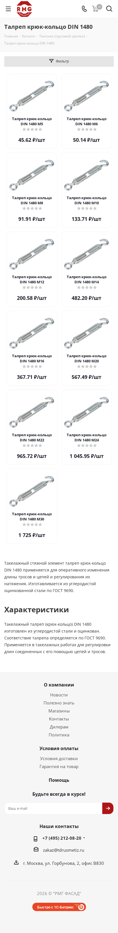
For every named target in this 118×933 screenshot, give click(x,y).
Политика (59, 735)
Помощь (59, 780)
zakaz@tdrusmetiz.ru (63, 850)
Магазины (59, 711)
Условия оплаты (59, 748)
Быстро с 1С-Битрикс (55, 907)
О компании (59, 685)
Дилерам (59, 727)
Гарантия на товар (59, 766)
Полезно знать (59, 703)
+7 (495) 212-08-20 (61, 838)
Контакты (59, 719)
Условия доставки (59, 758)
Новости (59, 695)
